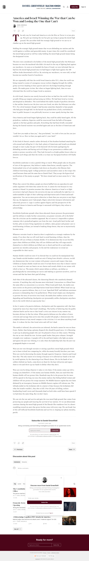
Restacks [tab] (24, 462)
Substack (37, 559)
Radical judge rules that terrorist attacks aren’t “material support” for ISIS (34, 519)
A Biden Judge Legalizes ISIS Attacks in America (31, 517)
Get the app (51, 556)
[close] (61, 477)
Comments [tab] (17, 462)
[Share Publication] (67, 7)
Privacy (44, 552)
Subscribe (74, 7)
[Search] (64, 7)
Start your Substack (41, 556)
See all (16, 529)
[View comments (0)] (19, 31)
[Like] (14, 31)
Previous (19, 449)
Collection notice (55, 552)
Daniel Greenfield (22, 25)
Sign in (83, 7)
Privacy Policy (57, 508)
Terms (48, 552)
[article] (44, 520)
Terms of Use (53, 506)
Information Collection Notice (44, 508)
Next (70, 449)
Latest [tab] (19, 484)
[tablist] (20, 462)
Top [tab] (15, 484)
